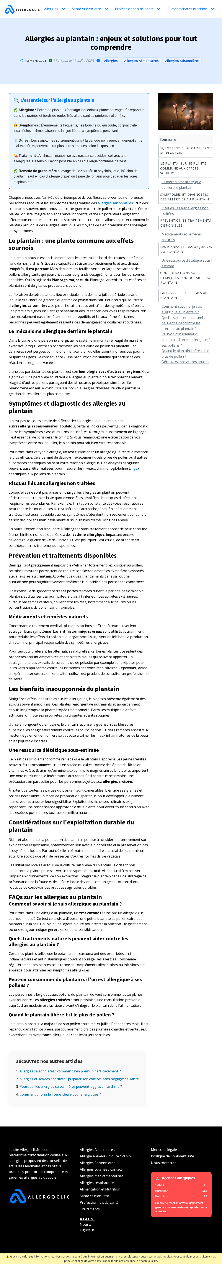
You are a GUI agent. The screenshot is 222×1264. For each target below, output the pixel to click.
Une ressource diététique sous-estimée (187, 263)
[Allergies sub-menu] (64, 9)
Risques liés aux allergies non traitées (185, 211)
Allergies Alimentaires (141, 60)
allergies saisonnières (115, 203)
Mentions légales (164, 1149)
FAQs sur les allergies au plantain (184, 295)
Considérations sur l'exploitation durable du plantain (185, 278)
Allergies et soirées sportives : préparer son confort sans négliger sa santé (79, 1079)
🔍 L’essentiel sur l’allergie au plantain (186, 150)
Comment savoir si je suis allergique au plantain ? (182, 309)
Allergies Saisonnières (182, 60)
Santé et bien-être (86, 8)
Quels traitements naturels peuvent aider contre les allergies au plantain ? (183, 323)
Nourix (85, 1224)
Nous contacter (163, 1162)
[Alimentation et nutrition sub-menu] (213, 9)
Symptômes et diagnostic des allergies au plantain (184, 196)
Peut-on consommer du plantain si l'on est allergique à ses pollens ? (186, 339)
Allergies (51, 8)
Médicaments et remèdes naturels (182, 237)
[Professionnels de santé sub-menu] (159, 9)
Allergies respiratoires (98, 1182)
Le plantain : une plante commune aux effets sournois (183, 168)
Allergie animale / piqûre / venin (105, 1156)
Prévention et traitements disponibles (185, 222)
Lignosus (87, 1230)
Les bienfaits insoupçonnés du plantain (186, 249)
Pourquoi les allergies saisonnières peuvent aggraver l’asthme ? (71, 1086)
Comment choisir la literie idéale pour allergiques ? (60, 1094)
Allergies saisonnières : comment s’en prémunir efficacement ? (70, 1071)
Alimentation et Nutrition (100, 1189)
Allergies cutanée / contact (101, 1169)
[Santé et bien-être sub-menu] (107, 9)
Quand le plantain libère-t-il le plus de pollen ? (185, 353)
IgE (135, 468)
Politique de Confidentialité (172, 1156)
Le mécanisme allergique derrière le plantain (181, 184)
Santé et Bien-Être (94, 1196)
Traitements (90, 1209)
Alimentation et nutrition (187, 8)
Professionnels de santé (134, 8)
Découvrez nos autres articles (185, 361)
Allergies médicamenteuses (102, 1176)
